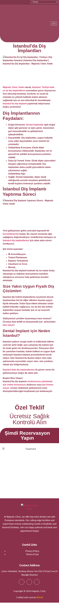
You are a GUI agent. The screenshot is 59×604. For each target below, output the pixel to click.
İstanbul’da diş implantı (15, 103)
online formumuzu (16, 385)
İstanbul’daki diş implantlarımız (19, 370)
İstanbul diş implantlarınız (16, 240)
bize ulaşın (8, 325)
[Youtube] (37, 582)
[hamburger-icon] (54, 23)
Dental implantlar (35, 125)
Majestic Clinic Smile (13, 87)
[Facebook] (21, 582)
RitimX (39, 597)
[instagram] (29, 582)
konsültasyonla (11, 234)
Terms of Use (32, 554)
